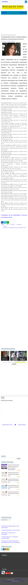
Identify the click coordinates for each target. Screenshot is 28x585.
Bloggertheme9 (7, 581)
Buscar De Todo (18, 579)
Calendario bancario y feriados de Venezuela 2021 (13, 480)
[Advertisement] (14, 24)
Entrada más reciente (7, 424)
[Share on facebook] (2, 222)
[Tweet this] (5, 222)
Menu (4, 12)
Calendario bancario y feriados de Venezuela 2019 (13, 493)
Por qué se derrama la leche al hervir (10, 530)
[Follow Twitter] (23, 13)
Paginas (5, 1)
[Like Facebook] (20, 13)
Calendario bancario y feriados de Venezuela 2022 (13, 487)
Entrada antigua (22, 424)
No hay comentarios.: (11, 41)
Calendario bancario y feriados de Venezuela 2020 (13, 474)
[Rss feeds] (25, 13)
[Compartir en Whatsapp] (8, 222)
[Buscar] (26, 2)
